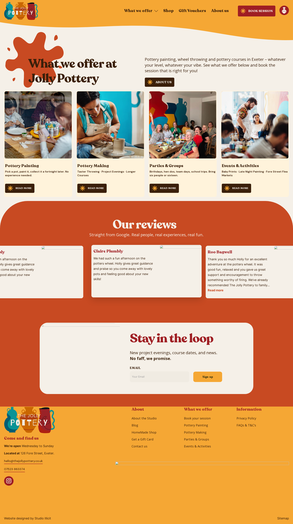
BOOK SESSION (260, 11)
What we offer (138, 11)
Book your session (197, 418)
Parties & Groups (196, 439)
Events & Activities (197, 446)
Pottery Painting (196, 425)
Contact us (139, 446)
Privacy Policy (246, 418)
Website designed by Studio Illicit (27, 518)
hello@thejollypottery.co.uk (23, 461)
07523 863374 (14, 469)
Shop (168, 11)
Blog (135, 425)
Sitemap (283, 518)
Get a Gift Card (142, 439)
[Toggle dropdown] (156, 11)
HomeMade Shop (144, 432)
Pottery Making (195, 432)
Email (135, 368)
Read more (215, 290)
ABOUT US (163, 82)
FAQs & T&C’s (246, 425)
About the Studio (144, 418)
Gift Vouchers (192, 11)
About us (220, 11)
